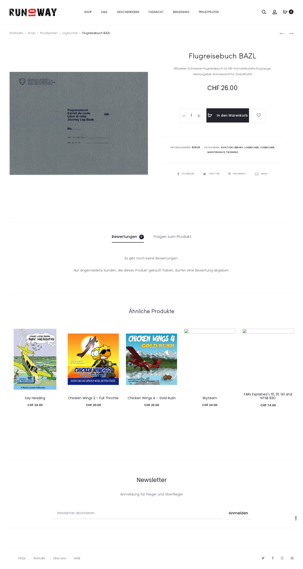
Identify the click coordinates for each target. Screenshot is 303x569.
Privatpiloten (209, 12)
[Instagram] (282, 558)
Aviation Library (232, 147)
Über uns (59, 558)
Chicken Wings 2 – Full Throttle (93, 398)
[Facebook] (273, 558)
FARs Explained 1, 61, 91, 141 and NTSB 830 (268, 396)
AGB (77, 558)
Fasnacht (156, 12)
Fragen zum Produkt (172, 236)
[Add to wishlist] (258, 115)
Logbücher (70, 33)
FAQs (22, 558)
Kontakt (39, 558)
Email (264, 173)
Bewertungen (127, 236)
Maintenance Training (222, 152)
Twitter (214, 173)
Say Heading (35, 398)
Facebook (188, 173)
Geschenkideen (128, 12)
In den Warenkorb (232, 115)
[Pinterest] (292, 558)
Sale (104, 12)
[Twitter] (263, 558)
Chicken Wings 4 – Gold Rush (152, 398)
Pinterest (240, 173)
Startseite (16, 33)
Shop (88, 12)
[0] (285, 11)
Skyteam (209, 398)
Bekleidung (181, 12)
